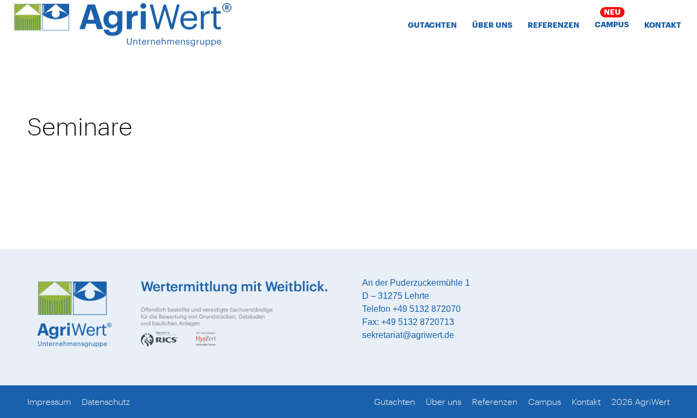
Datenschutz (106, 401)
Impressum (49, 401)
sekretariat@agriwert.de (408, 335)
